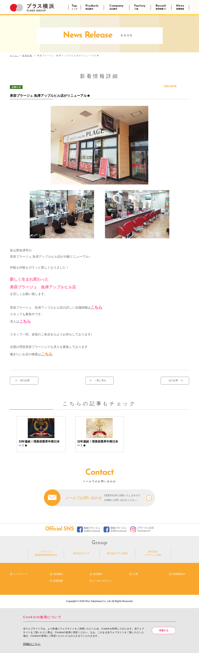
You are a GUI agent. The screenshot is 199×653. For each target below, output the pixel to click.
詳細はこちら (32, 644)
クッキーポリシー (102, 580)
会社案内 (97, 574)
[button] (99, 380)
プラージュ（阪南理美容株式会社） (46, 553)
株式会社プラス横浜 (117, 553)
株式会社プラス (81, 553)
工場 (135, 574)
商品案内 (58, 574)
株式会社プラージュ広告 (153, 553)
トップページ (21, 574)
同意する (163, 630)
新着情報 (58, 580)
